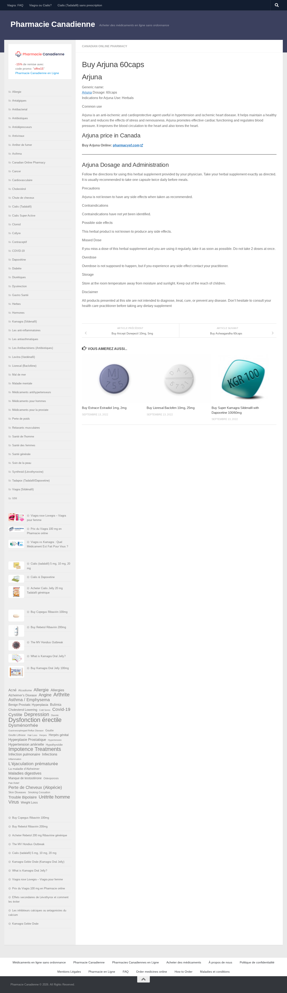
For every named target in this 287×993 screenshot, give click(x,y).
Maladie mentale (22, 383)
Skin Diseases (17, 792)
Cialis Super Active (23, 215)
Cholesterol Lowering (22, 709)
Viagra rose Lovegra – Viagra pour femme (37, 879)
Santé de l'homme (23, 436)
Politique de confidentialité (257, 962)
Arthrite (61, 695)
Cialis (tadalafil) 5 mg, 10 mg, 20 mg (34, 853)
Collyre (16, 233)
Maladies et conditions (215, 971)
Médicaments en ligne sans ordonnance (39, 962)
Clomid (16, 224)
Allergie (16, 91)
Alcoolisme (25, 690)
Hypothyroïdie (54, 744)
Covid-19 (61, 709)
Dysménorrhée (23, 725)
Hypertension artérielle (26, 744)
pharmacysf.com (126, 145)
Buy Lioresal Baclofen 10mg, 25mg (171, 408)
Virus (13, 802)
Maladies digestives (24, 773)
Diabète (16, 268)
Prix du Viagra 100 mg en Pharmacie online (38, 888)
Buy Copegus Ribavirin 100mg (49, 611)
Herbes (16, 303)
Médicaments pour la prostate (30, 409)
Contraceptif (19, 242)
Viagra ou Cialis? (40, 5)
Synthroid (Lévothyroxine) (27, 471)
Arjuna (87, 92)
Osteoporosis (51, 778)
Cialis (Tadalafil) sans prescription (80, 5)
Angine (45, 695)
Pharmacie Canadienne (53, 24)
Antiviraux (18, 135)
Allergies (57, 690)
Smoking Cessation (39, 792)
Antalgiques (19, 100)
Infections (49, 754)
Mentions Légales (69, 971)
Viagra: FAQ (15, 5)
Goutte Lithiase (17, 735)
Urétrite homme (54, 797)
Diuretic (55, 715)
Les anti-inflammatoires (26, 330)
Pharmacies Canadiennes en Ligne (135, 962)
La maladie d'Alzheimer (23, 768)
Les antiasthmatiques (25, 339)
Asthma (17, 153)
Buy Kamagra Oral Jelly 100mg (50, 668)
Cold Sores (44, 710)
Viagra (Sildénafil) (23, 489)
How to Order (183, 971)
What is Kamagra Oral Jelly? (48, 656)
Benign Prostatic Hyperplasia (28, 704)
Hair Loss (32, 735)
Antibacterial (19, 109)
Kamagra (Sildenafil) (24, 321)
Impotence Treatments (34, 749)
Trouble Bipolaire (22, 797)
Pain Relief (13, 783)
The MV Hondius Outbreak (47, 642)
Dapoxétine (19, 259)
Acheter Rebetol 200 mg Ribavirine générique (39, 835)
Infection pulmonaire (24, 754)
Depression (36, 714)
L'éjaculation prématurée (33, 763)
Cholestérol (19, 189)
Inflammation (14, 759)
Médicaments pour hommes (29, 401)
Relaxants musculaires (26, 427)
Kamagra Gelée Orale (25, 923)
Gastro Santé (20, 295)
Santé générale (21, 454)
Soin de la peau (21, 463)
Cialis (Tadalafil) (22, 206)
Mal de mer (19, 374)
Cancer (16, 171)
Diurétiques (19, 277)
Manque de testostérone (25, 778)
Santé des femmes (23, 445)
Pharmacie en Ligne (101, 971)
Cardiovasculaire (22, 180)
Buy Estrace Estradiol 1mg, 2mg (104, 408)
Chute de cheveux (23, 197)
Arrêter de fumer (22, 144)
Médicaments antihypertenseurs (31, 392)
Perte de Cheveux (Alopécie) (35, 787)
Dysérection (19, 286)
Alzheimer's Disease (22, 695)
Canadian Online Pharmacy (104, 46)
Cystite (15, 714)
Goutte (49, 730)
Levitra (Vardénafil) (23, 357)
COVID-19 (18, 250)
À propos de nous (220, 962)
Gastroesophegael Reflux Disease (25, 730)
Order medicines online (151, 971)
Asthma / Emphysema (29, 700)
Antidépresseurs (22, 127)
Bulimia (55, 704)
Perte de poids (21, 418)
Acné (12, 690)
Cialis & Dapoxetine (43, 577)
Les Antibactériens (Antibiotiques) (32, 348)
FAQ (126, 971)
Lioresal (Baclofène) (24, 365)
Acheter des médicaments (183, 962)
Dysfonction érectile (35, 720)
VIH (14, 498)
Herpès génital (58, 735)
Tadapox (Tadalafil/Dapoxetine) (31, 480)
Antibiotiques (20, 118)
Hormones (18, 312)
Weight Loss (29, 802)
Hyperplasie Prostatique (27, 739)
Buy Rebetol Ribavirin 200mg (48, 627)
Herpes (43, 735)
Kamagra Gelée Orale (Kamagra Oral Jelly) (38, 861)
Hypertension (55, 740)
